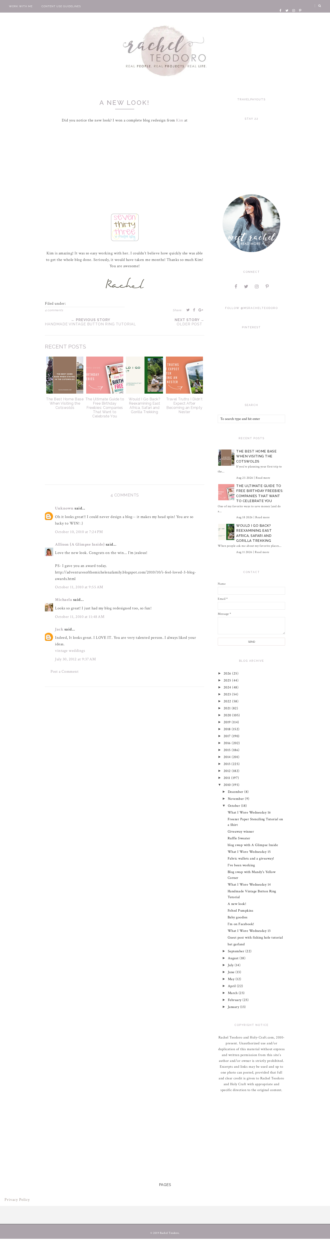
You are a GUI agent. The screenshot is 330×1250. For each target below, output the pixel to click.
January (234, 1007)
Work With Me (21, 6)
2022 (228, 701)
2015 (228, 750)
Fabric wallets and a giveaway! (251, 858)
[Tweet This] (188, 310)
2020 (228, 715)
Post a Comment (65, 671)
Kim (180, 120)
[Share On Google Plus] (200, 310)
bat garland (236, 944)
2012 (228, 771)
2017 (228, 736)
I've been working (241, 865)
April (232, 986)
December (236, 791)
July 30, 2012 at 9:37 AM (75, 659)
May (231, 979)
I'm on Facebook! (241, 924)
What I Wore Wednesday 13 (249, 930)
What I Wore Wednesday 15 (249, 851)
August (234, 958)
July (231, 965)
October (234, 805)
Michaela (63, 599)
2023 (228, 694)
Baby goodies (238, 917)
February (235, 1000)
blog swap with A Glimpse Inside (253, 845)
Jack (59, 629)
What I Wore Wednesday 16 (249, 812)
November (236, 798)
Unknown (64, 508)
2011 (227, 778)
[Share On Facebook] (194, 310)
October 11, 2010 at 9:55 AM (79, 587)
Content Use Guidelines (61, 6)
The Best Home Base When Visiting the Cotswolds (256, 456)
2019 (228, 722)
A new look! (237, 904)
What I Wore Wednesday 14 (249, 884)
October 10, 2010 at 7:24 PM (79, 531)
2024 (228, 687)
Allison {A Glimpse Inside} (80, 544)
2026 (228, 673)
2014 (228, 757)
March (233, 993)
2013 (228, 764)
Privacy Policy (17, 1199)
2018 (228, 729)
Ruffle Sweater (239, 838)
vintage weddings (70, 650)
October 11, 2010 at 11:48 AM (79, 616)
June (232, 972)
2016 (228, 743)
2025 (228, 680)
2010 (228, 785)
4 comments (54, 310)
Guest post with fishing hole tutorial (255, 937)
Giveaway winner (241, 831)
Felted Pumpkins (240, 910)
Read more (263, 478)
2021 (228, 708)
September (236, 951)
